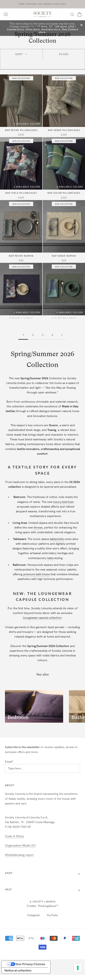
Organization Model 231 (20, 845)
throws (38, 527)
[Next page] (62, 335)
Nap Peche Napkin (21, 256)
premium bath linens (36, 574)
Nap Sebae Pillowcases (64, 130)
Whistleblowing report (19, 855)
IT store (42, 26)
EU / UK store (58, 26)
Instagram (33, 915)
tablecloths (57, 539)
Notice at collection (18, 970)
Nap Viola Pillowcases (21, 193)
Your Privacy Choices (30, 964)
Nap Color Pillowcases (63, 193)
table (50, 558)
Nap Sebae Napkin (64, 256)
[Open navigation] (6, 14)
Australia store (50, 29)
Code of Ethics (14, 836)
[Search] (72, 14)
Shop (8, 873)
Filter (63, 54)
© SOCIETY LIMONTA (43, 901)
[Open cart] (79, 14)
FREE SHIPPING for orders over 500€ (42, 4)
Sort (19, 54)
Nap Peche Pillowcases (21, 130)
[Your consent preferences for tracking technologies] (78, 968)
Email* (9, 761)
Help (8, 889)
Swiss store (32, 29)
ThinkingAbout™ (48, 906)
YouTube (52, 915)
